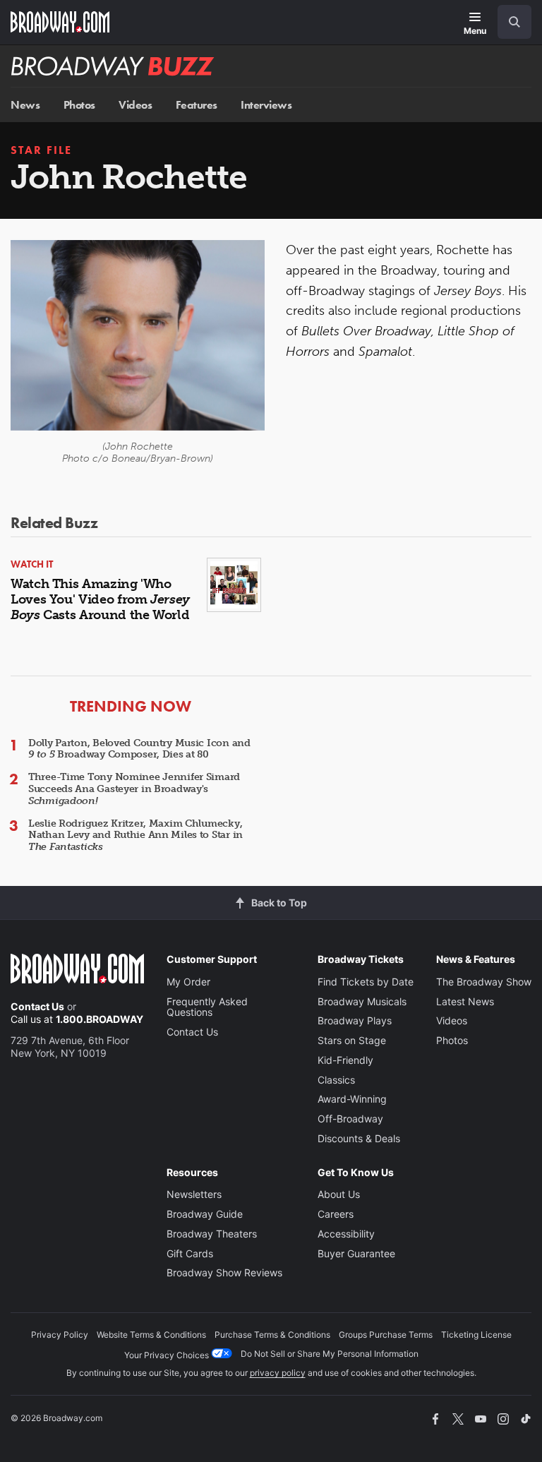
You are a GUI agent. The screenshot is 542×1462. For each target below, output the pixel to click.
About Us (339, 1194)
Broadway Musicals (362, 1001)
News (25, 105)
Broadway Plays (355, 1020)
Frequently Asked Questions (207, 1007)
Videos (135, 105)
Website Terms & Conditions (151, 1334)
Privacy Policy (59, 1334)
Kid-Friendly (345, 1060)
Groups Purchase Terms (386, 1334)
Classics (336, 1080)
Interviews (266, 105)
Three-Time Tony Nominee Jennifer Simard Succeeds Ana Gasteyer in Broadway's (134, 789)
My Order (188, 982)
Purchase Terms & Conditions (272, 1334)
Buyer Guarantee (356, 1253)
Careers (336, 1214)
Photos (79, 105)
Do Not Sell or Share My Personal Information (329, 1353)
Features (196, 105)
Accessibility (346, 1234)
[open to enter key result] (514, 22)
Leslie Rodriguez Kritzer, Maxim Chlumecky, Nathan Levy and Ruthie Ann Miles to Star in (135, 835)
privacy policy (278, 1372)
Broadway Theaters (212, 1234)
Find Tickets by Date (366, 982)
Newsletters (194, 1194)
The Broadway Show (483, 982)
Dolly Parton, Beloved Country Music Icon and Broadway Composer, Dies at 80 (139, 749)
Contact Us (37, 1006)
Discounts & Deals (359, 1138)
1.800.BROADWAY (99, 1019)
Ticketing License (476, 1334)
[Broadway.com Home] (60, 21)
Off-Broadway (350, 1119)
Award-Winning (352, 1099)
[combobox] (508, 22)
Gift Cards (190, 1253)
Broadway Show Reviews (224, 1272)
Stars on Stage (352, 1040)
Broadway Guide (205, 1214)
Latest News (465, 1001)
